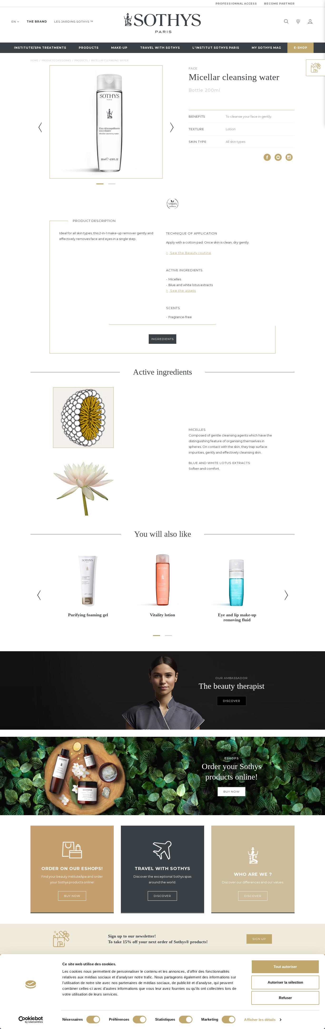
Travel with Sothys (160, 47)
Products (88, 47)
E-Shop (300, 47)
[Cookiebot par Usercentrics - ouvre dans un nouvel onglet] (31, 1019)
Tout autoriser (285, 967)
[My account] (310, 21)
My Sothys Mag (266, 47)
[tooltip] (286, 21)
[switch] (139, 1019)
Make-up (119, 47)
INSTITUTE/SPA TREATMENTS (40, 47)
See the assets (182, 290)
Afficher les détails (260, 1020)
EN (13, 21)
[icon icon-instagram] (289, 157)
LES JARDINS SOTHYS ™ (73, 21)
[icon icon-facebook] (267, 157)
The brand (37, 21)
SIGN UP (259, 939)
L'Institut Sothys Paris (215, 47)
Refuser (285, 998)
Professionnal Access (236, 3)
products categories (56, 60)
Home (34, 60)
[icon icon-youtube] (278, 157)
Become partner (279, 3)
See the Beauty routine (190, 253)
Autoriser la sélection (285, 982)
